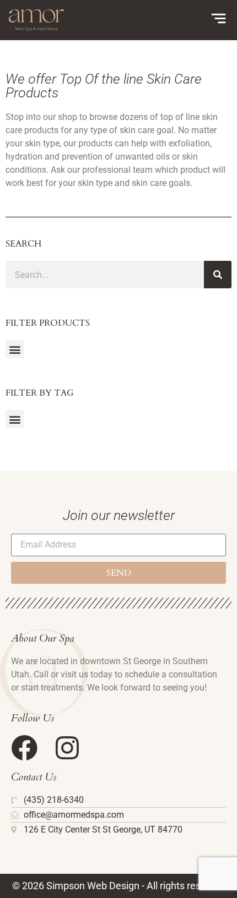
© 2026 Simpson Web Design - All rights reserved (118, 885)
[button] (15, 349)
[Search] (217, 274)
